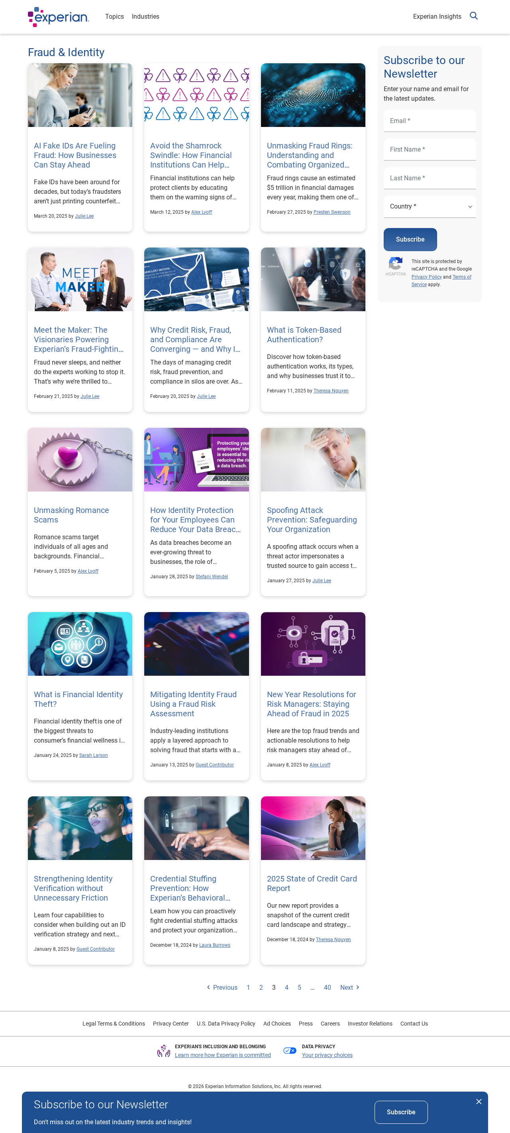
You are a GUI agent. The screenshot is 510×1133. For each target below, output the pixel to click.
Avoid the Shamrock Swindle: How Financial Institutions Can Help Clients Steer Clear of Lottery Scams (191, 165)
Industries (145, 16)
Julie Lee (84, 216)
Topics (114, 16)
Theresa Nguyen (331, 391)
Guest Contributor (215, 765)
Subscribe (410, 239)
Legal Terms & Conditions (113, 1023)
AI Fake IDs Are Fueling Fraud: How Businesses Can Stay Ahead (75, 155)
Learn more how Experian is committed (223, 1055)
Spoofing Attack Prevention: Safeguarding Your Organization (312, 519)
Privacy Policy (427, 277)
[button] (473, 17)
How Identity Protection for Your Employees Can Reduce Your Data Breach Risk (195, 524)
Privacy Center (171, 1023)
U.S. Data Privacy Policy (226, 1023)
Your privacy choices (327, 1055)
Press (306, 1023)
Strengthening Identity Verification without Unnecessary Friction (73, 888)
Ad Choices (277, 1023)
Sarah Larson (93, 755)
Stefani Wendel (212, 576)
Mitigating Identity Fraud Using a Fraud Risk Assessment (193, 704)
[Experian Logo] (58, 17)
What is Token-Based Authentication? (304, 334)
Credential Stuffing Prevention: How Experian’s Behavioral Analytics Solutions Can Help (191, 898)
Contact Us (414, 1023)
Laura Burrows (214, 945)
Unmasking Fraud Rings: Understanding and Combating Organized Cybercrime (310, 160)
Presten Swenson (332, 212)
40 (327, 987)
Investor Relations (370, 1023)
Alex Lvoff (201, 212)
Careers (330, 1023)
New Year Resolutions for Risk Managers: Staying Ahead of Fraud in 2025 (311, 704)
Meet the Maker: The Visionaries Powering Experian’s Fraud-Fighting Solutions (78, 344)
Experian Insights (437, 16)
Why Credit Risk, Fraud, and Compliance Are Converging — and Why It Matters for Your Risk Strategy (194, 349)
